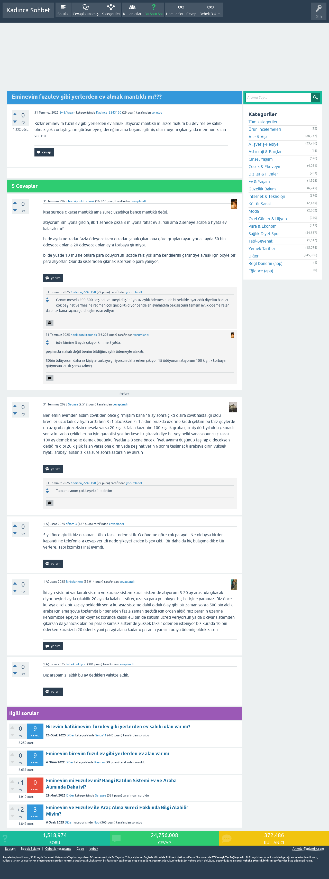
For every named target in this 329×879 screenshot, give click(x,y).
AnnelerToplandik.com (308, 848)
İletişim (10, 848)
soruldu (157, 112)
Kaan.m (99, 762)
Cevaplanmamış (85, 14)
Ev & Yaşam (67, 112)
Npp (96, 822)
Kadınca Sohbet (28, 10)
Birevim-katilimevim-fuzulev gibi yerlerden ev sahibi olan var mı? (118, 726)
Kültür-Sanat (260, 203)
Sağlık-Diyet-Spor (264, 233)
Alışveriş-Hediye (264, 144)
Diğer (71, 735)
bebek (93, 848)
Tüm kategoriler (263, 121)
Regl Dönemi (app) (265, 263)
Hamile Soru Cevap (181, 14)
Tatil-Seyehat (260, 241)
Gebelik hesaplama (58, 848)
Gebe (80, 848)
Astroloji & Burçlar (265, 151)
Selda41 (100, 735)
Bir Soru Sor (153, 14)
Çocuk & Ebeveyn (264, 166)
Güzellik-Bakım (262, 189)
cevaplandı (138, 201)
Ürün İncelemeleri (265, 129)
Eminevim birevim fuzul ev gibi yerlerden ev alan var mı (107, 753)
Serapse (100, 795)
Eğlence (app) (261, 271)
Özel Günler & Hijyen (268, 218)
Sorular (63, 14)
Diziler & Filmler (263, 174)
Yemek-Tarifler (262, 248)
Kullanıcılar (132, 14)
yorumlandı (134, 292)
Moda (254, 211)
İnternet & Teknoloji (267, 196)
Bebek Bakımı (210, 14)
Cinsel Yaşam (261, 159)
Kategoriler (111, 14)
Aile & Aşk (258, 136)
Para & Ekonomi (263, 226)
